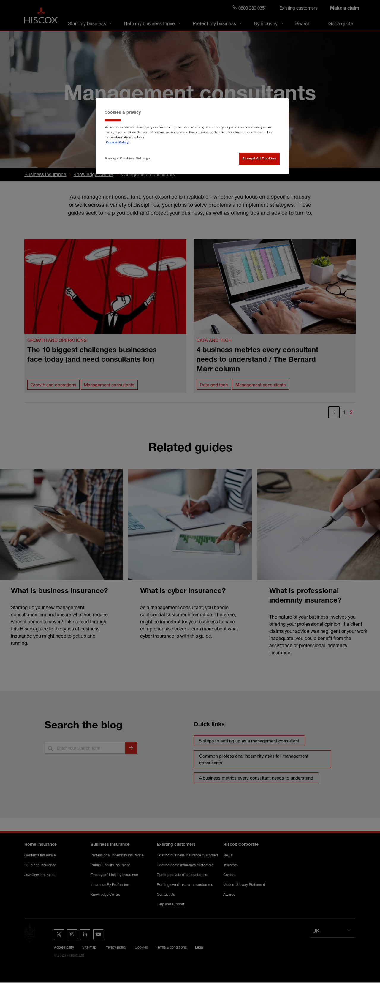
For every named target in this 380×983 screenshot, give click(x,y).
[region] (192, 136)
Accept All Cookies (259, 158)
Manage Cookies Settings (127, 158)
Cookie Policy (117, 142)
